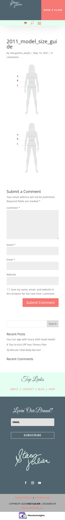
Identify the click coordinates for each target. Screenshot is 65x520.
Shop (52, 389)
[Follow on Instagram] (32, 483)
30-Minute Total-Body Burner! (24, 350)
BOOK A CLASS (53, 10)
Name (11, 244)
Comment (13, 207)
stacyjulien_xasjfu (20, 53)
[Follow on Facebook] (25, 483)
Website (11, 274)
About (14, 389)
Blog (41, 389)
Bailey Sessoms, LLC (32, 507)
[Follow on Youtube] (39, 483)
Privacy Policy (23, 497)
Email (11, 259)
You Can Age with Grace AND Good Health (31, 339)
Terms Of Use (42, 497)
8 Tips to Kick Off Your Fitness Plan (27, 344)
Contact (28, 389)
